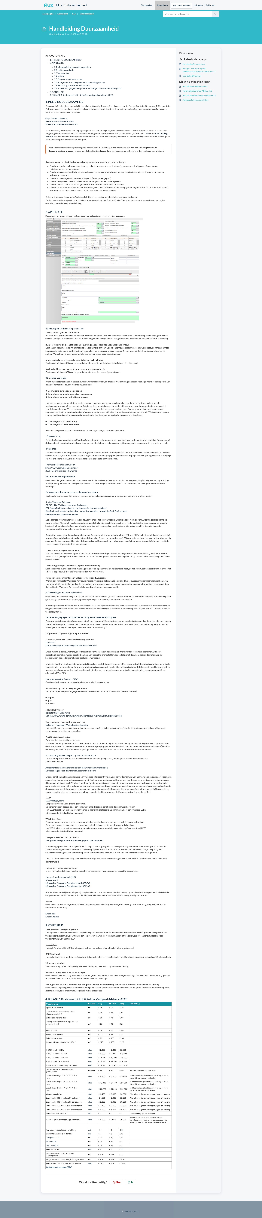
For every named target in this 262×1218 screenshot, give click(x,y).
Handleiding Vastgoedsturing (195, 86)
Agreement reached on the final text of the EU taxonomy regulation (76, 767)
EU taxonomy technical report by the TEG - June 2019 (70, 755)
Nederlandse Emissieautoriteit (59, 121)
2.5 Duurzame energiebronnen (68, 79)
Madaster (50, 642)
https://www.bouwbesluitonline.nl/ (61, 467)
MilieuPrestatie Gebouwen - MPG (61, 124)
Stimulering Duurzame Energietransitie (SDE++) (67, 886)
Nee (118, 1182)
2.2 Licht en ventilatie (64, 70)
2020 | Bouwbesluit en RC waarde (61, 470)
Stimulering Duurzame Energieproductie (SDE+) (67, 883)
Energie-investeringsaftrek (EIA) (60, 877)
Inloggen (198, 5)
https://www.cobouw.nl (56, 118)
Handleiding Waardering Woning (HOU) (199, 95)
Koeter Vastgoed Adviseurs (58, 502)
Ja (132, 1182)
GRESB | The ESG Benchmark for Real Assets (66, 505)
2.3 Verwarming (61, 73)
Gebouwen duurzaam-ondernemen (61, 514)
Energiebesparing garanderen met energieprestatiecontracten (74, 840)
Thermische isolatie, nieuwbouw (60, 464)
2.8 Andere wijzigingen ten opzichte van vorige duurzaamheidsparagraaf (87, 88)
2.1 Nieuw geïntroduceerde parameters (72, 67)
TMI (146, 133)
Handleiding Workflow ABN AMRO (197, 91)
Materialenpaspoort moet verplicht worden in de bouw (70, 645)
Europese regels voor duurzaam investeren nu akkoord (70, 770)
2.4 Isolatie (59, 76)
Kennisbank (162, 5)
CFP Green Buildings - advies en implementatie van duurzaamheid (75, 508)
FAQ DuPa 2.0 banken (192, 76)
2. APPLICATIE (57, 62)
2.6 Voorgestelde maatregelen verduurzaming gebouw (79, 82)
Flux (74, 13)
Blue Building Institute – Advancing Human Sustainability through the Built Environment (86, 511)
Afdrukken (188, 53)
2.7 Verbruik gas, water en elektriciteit (72, 85)
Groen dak (50, 913)
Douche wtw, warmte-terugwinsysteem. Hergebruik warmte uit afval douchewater (83, 715)
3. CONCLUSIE (57, 92)
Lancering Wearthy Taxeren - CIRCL (62, 679)
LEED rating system (54, 800)
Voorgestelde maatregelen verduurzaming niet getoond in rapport (199, 70)
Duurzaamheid (87, 13)
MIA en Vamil (51, 880)
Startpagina (146, 5)
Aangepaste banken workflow (195, 100)
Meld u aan (210, 5)
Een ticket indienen (181, 5)
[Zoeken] (215, 14)
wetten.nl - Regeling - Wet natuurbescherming (66, 724)
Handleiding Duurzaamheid (194, 64)
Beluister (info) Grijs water (57, 712)
